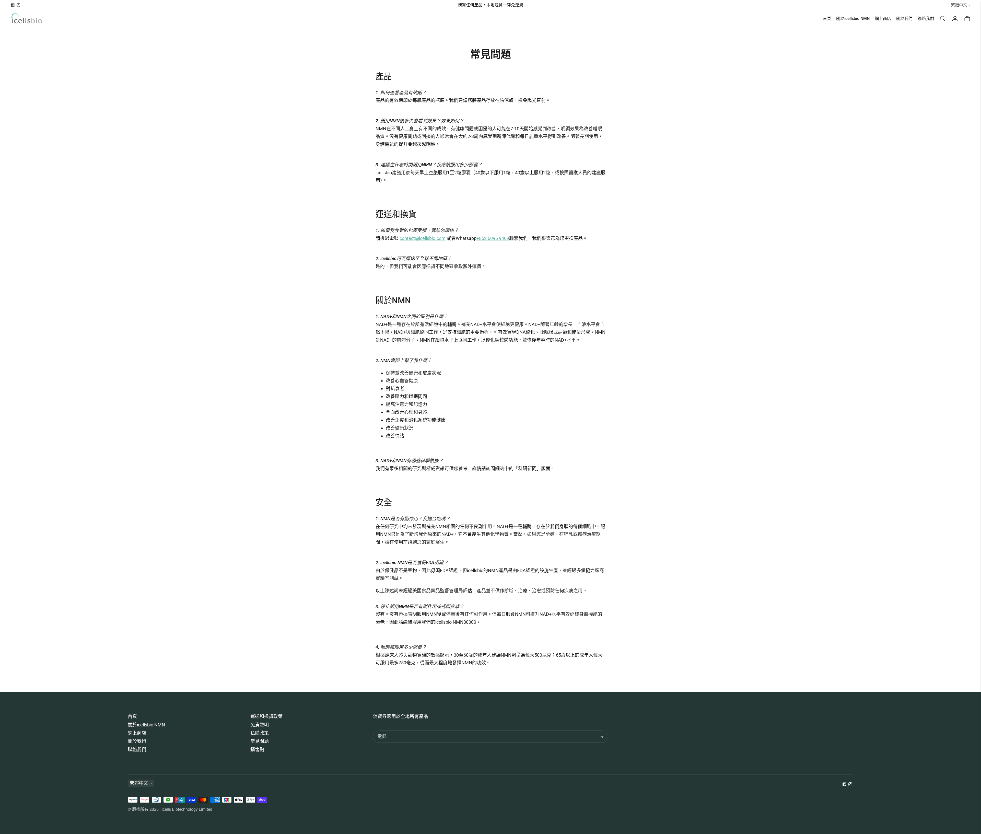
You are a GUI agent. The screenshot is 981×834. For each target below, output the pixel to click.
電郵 (382, 731)
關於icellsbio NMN (853, 18)
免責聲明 (259, 724)
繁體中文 (959, 5)
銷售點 (257, 749)
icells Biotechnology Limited (187, 809)
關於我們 (904, 18)
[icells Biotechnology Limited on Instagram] (18, 5)
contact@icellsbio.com (423, 238)
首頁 (827, 18)
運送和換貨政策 (266, 716)
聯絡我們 (926, 18)
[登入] (955, 18)
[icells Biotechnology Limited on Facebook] (13, 5)
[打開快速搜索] (942, 18)
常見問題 (259, 741)
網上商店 (883, 18)
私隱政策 (259, 733)
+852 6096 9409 (492, 238)
